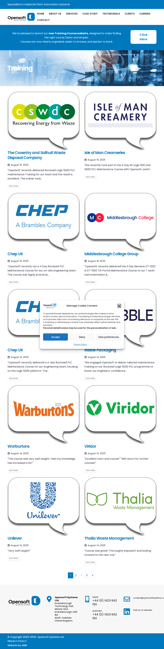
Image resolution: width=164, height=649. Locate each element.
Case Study (90, 13)
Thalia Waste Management (109, 538)
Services (72, 13)
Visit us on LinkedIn (142, 610)
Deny (82, 337)
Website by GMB (17, 645)
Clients (130, 13)
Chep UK (15, 254)
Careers (144, 13)
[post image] (44, 121)
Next (93, 575)
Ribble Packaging (100, 350)
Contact (43, 20)
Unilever (15, 538)
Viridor (90, 446)
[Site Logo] (21, 17)
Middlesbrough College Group (111, 254)
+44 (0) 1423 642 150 (104, 602)
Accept (55, 337)
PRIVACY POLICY (17, 641)
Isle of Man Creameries (104, 152)
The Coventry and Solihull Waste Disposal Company (36, 155)
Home (40, 13)
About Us (55, 13)
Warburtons (18, 446)
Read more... (14, 186)
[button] (119, 305)
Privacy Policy (80, 344)
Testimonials (111, 13)
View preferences (108, 337)
